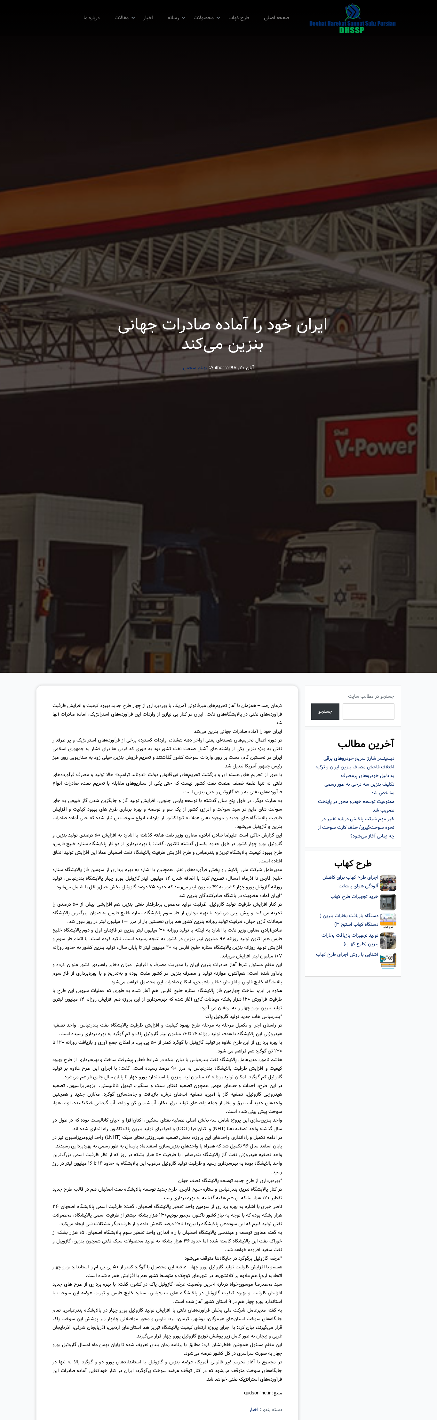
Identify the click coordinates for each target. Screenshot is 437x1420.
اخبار (148, 18)
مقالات (122, 18)
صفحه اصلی (276, 18)
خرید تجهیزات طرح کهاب (354, 896)
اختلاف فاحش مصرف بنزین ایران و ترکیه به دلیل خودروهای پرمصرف (354, 771)
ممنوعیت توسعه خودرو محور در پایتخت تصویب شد (356, 806)
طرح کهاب (238, 18)
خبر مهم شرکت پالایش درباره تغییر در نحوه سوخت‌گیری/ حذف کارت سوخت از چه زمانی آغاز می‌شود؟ (356, 827)
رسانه (173, 18)
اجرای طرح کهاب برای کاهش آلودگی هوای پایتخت (350, 882)
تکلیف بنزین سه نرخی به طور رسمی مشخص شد (359, 789)
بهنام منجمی (195, 368)
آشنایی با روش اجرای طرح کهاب (347, 954)
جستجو (325, 711)
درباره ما (91, 18)
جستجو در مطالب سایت (371, 696)
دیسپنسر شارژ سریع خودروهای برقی (358, 758)
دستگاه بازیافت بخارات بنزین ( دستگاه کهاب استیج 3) (349, 920)
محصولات (204, 18)
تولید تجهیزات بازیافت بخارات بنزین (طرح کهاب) (350, 940)
